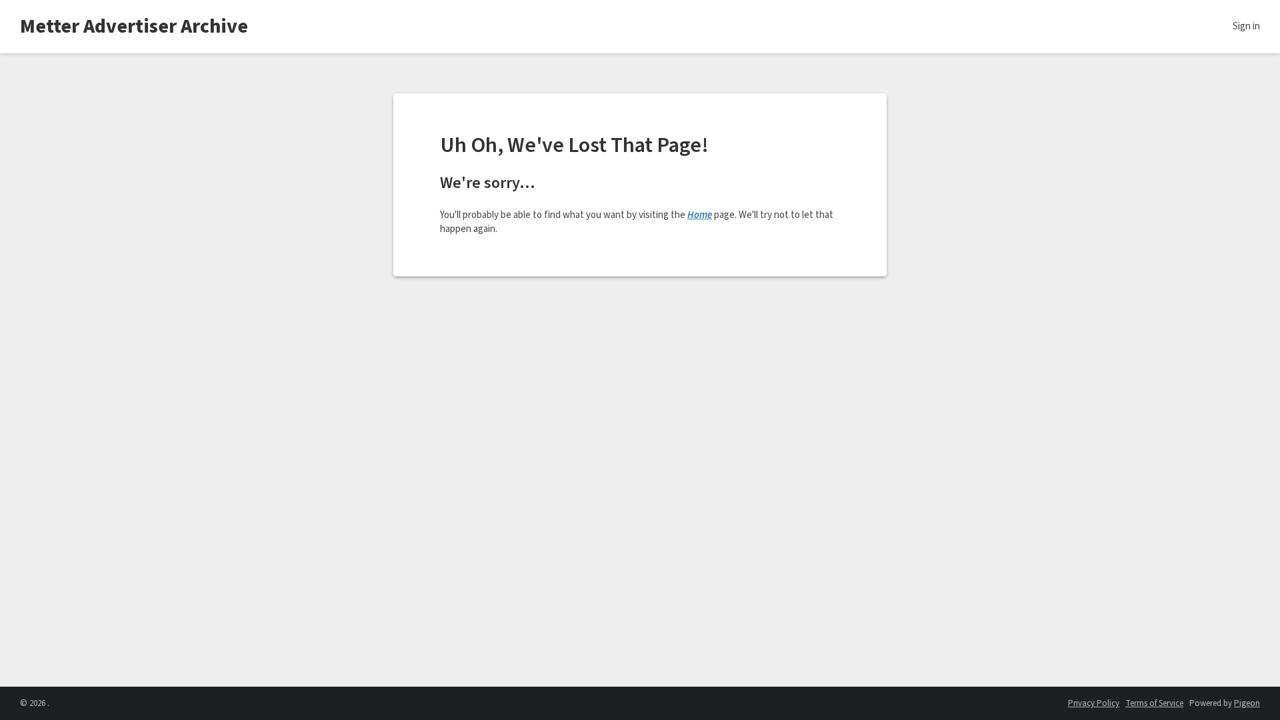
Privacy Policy (1093, 703)
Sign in (1246, 26)
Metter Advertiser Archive (134, 26)
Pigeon (1247, 703)
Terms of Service (1154, 703)
